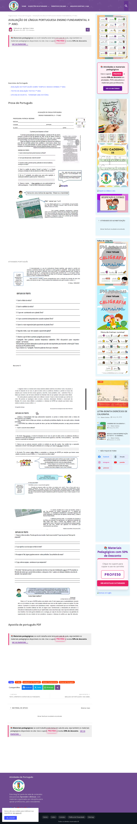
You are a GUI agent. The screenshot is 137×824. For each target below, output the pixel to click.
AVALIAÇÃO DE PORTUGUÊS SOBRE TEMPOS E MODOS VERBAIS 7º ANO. (38, 87)
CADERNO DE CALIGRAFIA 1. (116, 423)
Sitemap (91, 817)
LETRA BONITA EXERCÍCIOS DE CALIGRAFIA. (112, 413)
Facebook (28, 687)
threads (122, 457)
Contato (62, 817)
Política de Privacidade (76, 817)
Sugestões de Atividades (37, 6)
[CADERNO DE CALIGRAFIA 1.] (101, 426)
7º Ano (18, 682)
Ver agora (16, 813)
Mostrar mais (85, 708)
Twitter (39, 687)
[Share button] (57, 687)
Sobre (53, 817)
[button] (126, 6)
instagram (106, 462)
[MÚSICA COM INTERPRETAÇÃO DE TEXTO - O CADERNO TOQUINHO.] (101, 436)
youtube (122, 462)
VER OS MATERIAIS (113, 88)
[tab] (24, 5)
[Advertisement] (49, 64)
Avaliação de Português (31, 682)
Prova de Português (24, 16)
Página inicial (12, 16)
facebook (106, 457)
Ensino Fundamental (50, 682)
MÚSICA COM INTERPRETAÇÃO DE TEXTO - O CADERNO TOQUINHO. (117, 435)
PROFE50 (60, 41)
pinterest (106, 468)
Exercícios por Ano (58, 6)
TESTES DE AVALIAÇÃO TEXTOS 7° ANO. (26, 91)
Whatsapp (50, 687)
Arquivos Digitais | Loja (79, 6)
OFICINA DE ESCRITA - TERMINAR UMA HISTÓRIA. (30, 95)
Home (24, 6)
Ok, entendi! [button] (10, 818)
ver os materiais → (20, 44)
